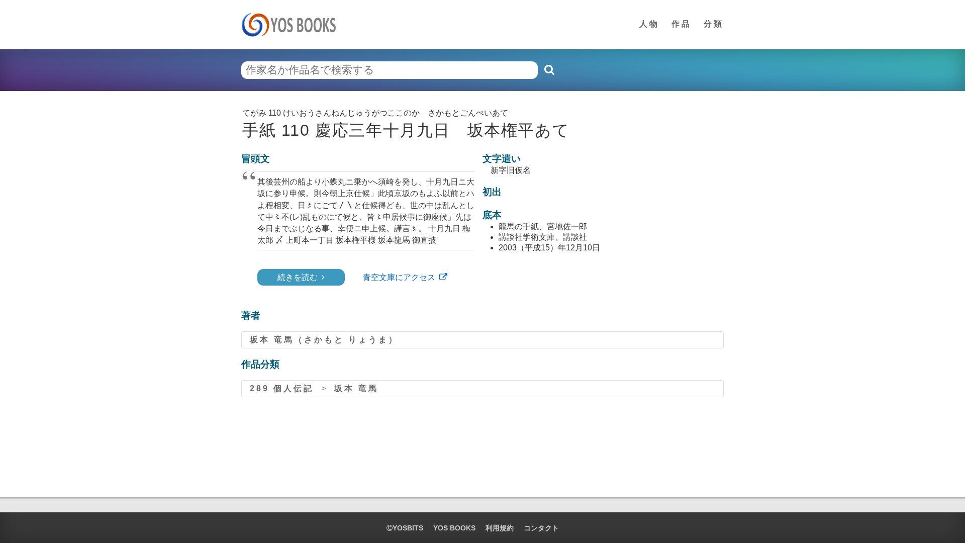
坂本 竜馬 (356, 388)
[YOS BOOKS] (291, 24)
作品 (681, 24)
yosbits (408, 528)
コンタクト (541, 528)
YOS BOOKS (454, 528)
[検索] (549, 69)
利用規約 (500, 528)
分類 (714, 24)
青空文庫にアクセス (399, 277)
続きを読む (297, 277)
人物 (649, 24)
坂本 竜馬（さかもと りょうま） (324, 339)
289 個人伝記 (282, 388)
